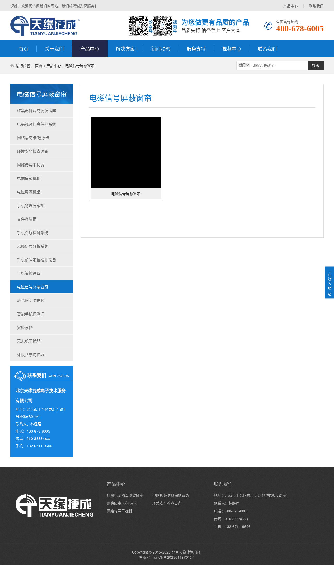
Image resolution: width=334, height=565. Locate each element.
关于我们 (54, 48)
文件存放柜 (27, 219)
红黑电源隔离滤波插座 (36, 110)
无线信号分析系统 (32, 246)
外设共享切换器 (30, 354)
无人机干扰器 (28, 341)
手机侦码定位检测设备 (36, 259)
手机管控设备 (28, 273)
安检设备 (25, 327)
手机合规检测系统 (32, 232)
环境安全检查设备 (32, 151)
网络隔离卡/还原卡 (33, 137)
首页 (23, 48)
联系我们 (316, 5)
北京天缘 (179, 552)
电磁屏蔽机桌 (28, 192)
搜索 (315, 65)
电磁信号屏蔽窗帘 (79, 65)
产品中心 (290, 5)
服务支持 (196, 48)
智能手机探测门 (30, 314)
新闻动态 (160, 48)
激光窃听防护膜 (30, 300)
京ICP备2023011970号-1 (174, 557)
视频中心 (231, 48)
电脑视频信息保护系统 (36, 124)
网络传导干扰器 (30, 164)
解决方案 (125, 48)
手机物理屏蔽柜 (30, 205)
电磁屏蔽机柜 (28, 178)
